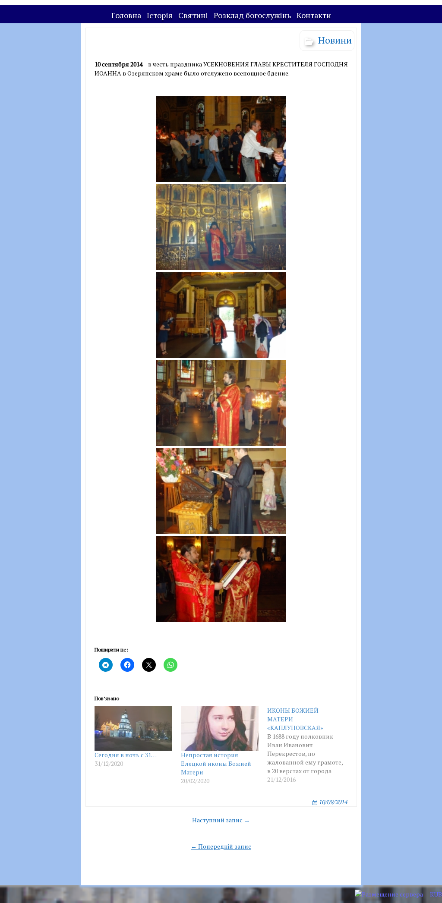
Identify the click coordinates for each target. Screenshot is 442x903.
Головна (126, 15)
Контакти (314, 15)
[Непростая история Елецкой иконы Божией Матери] (220, 728)
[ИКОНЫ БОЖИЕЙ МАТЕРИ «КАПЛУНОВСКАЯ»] (310, 745)
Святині (193, 15)
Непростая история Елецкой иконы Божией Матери (216, 763)
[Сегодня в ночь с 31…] (133, 728)
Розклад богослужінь (252, 15)
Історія (160, 15)
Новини (335, 40)
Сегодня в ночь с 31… (126, 755)
